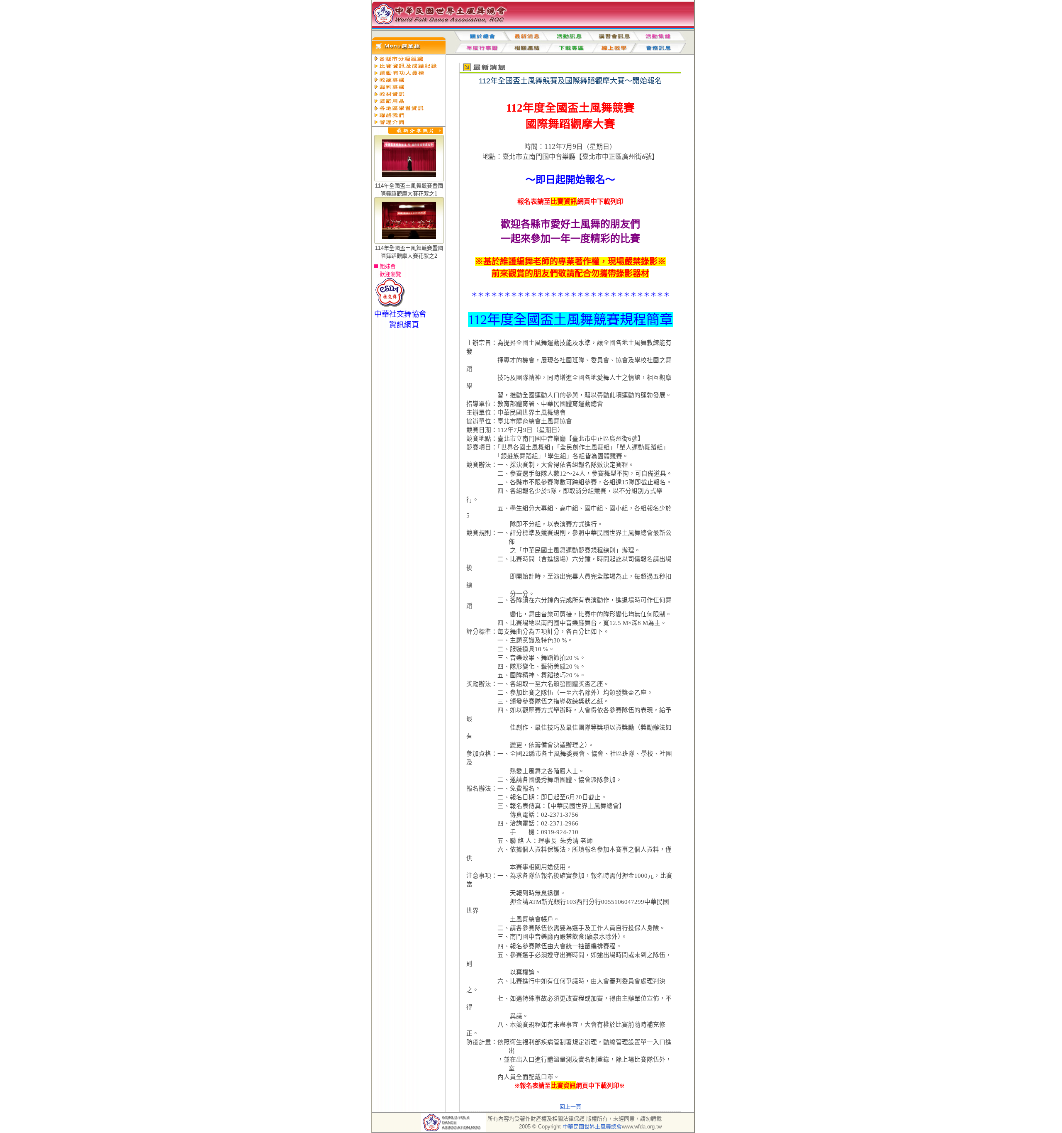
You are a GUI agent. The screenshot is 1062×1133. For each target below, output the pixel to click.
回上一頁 (570, 1107)
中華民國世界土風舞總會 (592, 1126)
